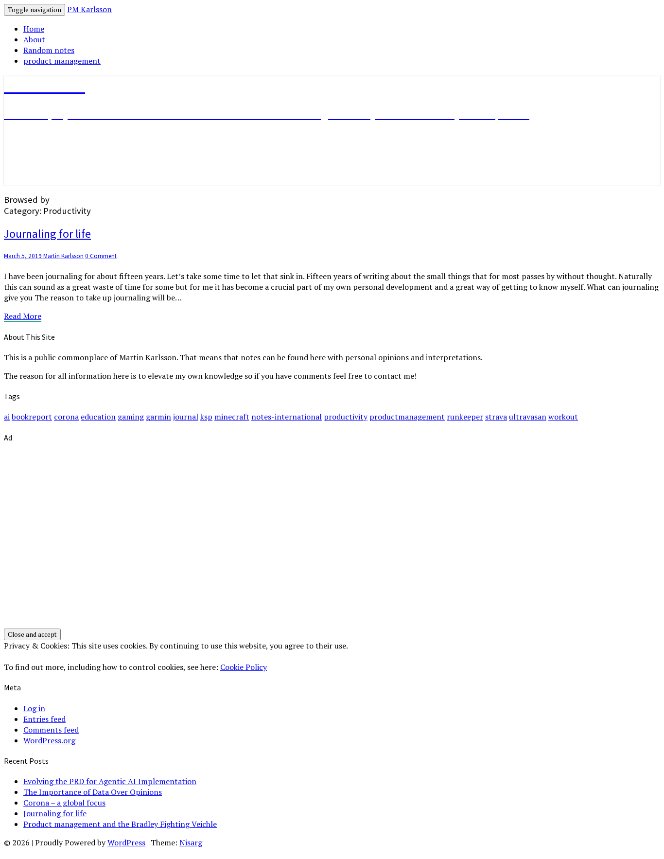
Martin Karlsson (63, 256)
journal (185, 416)
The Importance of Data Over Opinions (92, 792)
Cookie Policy (243, 667)
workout (563, 416)
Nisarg (190, 842)
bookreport (32, 416)
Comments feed (51, 729)
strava (496, 416)
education (98, 416)
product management (62, 60)
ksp (206, 416)
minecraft (231, 416)
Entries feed (44, 719)
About (34, 39)
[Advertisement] (295, 542)
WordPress (126, 842)
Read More (22, 316)
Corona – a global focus (64, 802)
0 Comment (101, 256)
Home (33, 28)
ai (7, 416)
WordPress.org (49, 740)
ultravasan (527, 416)
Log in (34, 708)
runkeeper (465, 416)
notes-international (286, 416)
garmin (158, 416)
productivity (345, 416)
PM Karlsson (89, 9)
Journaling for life (47, 233)
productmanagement (407, 416)
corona (66, 416)
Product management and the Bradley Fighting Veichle (120, 824)
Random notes (48, 50)
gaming (131, 416)
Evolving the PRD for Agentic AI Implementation (109, 781)
